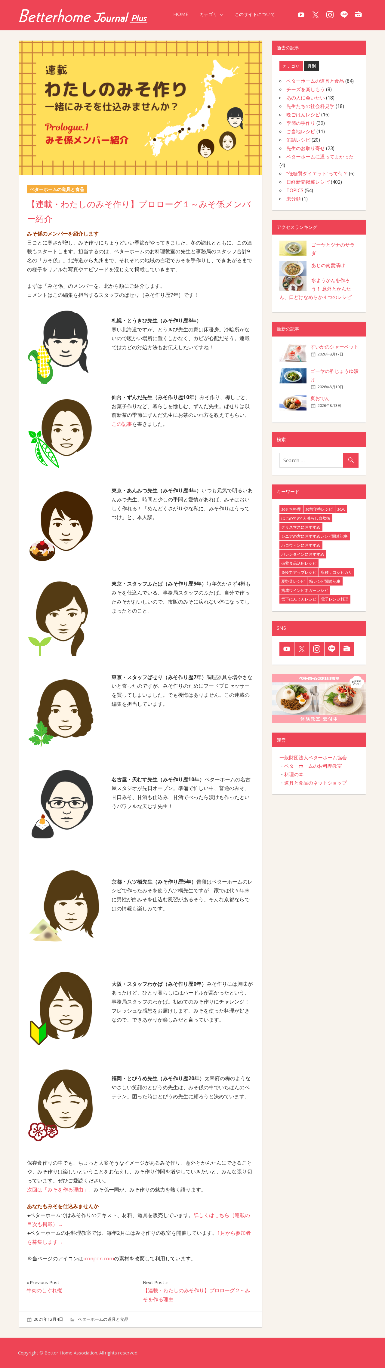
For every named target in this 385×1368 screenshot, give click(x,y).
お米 (341, 509)
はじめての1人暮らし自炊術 (305, 518)
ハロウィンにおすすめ (300, 545)
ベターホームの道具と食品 (103, 1319)
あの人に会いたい (305, 97)
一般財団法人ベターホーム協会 (313, 757)
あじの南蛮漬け (328, 265)
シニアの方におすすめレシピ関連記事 (314, 536)
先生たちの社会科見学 (310, 106)
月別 (311, 66)
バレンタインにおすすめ (302, 554)
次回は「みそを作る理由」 (57, 1189)
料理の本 (293, 774)
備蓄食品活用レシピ (298, 563)
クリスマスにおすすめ (300, 527)
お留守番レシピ (319, 509)
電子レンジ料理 (334, 599)
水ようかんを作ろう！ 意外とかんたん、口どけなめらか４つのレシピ (315, 288)
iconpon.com (98, 1258)
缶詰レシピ (298, 140)
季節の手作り (300, 123)
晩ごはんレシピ (303, 114)
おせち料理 (291, 509)
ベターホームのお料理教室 (313, 766)
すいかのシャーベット (334, 346)
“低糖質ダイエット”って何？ (317, 173)
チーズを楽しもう (305, 89)
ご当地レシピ (300, 131)
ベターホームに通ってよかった (320, 156)
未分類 (293, 198)
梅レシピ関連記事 (324, 581)
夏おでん (320, 398)
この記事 (122, 423)
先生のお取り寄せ (305, 148)
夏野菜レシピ (293, 581)
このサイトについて (255, 14)
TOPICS (294, 190)
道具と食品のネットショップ (315, 782)
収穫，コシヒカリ (336, 572)
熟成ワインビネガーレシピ (304, 590)
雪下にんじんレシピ (298, 599)
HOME (181, 14)
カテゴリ (208, 14)
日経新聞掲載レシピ (308, 182)
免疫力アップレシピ (298, 572)
